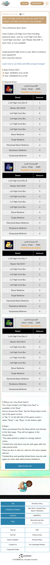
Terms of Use (37, 535)
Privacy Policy (37, 540)
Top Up (24, 3)
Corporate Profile (13, 550)
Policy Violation (12, 540)
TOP (37, 530)
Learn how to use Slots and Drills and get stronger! (23, 64)
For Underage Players (37, 545)
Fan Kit (12, 535)
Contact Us (13, 545)
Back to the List (25, 466)
